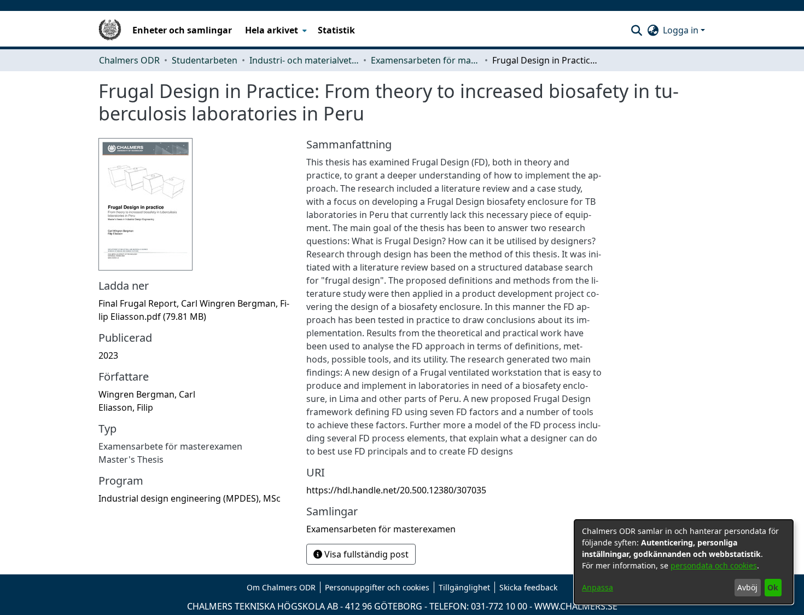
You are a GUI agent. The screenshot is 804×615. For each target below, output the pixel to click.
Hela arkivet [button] (271, 30)
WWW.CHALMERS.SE (575, 606)
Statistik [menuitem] (336, 30)
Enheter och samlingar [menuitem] (182, 30)
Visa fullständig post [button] (365, 554)
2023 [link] (108, 355)
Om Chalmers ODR (281, 587)
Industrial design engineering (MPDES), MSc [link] (189, 498)
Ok (772, 587)
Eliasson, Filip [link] (125, 407)
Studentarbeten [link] (204, 60)
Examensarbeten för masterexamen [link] (425, 60)
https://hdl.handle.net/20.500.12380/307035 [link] (396, 490)
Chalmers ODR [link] (129, 60)
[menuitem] (275, 30)
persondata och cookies (714, 565)
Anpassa (597, 587)
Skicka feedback (528, 587)
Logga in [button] (682, 30)
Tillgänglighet (464, 587)
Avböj (747, 587)
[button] (636, 30)
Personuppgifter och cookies (377, 587)
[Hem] (109, 30)
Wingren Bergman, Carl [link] (146, 394)
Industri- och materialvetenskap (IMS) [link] (304, 60)
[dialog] (683, 562)
